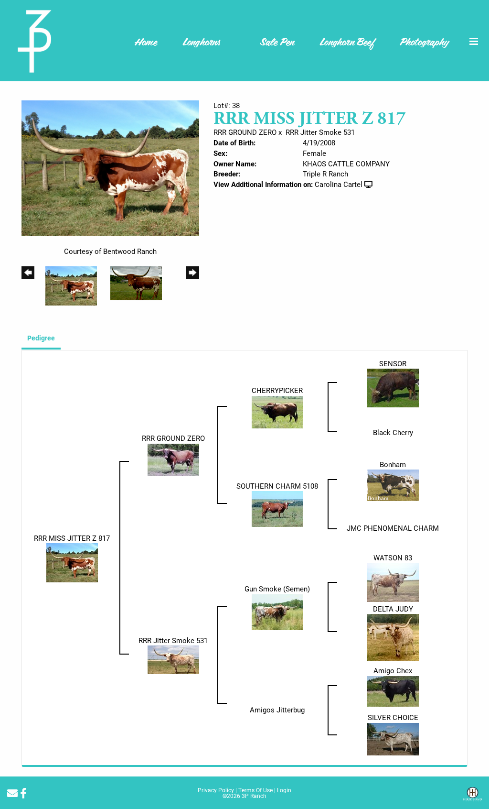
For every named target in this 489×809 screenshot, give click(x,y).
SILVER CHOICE (393, 717)
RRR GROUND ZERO (244, 132)
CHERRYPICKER (277, 390)
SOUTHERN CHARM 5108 (277, 486)
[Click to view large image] (110, 167)
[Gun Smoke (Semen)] (277, 611)
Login (284, 790)
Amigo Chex (392, 670)
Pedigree (41, 337)
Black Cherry (393, 432)
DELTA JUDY (393, 608)
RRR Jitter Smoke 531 (320, 132)
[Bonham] (393, 484)
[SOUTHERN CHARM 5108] (277, 508)
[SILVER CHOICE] (393, 738)
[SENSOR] (393, 387)
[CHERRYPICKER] (277, 411)
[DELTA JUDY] (393, 637)
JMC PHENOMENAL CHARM (393, 528)
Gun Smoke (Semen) (277, 588)
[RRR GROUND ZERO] (173, 459)
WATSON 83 (392, 557)
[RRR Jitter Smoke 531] (173, 659)
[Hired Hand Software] (472, 797)
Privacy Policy (216, 790)
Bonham (393, 464)
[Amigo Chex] (393, 690)
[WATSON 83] (393, 581)
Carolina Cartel (338, 184)
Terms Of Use (255, 790)
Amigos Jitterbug (277, 709)
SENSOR (392, 363)
